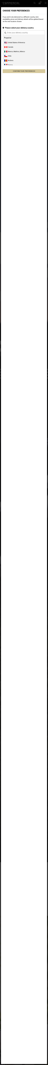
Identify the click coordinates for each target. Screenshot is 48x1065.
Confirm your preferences (24, 71)
